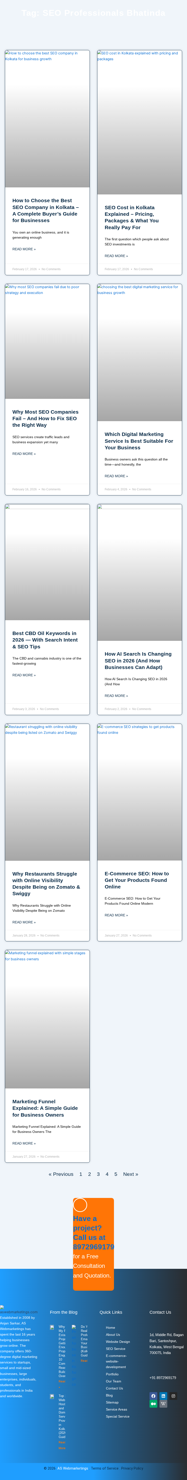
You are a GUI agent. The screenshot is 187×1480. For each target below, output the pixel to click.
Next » (130, 1174)
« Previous (61, 1174)
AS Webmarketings (72, 1468)
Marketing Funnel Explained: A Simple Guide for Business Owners (45, 1108)
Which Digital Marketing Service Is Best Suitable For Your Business (139, 440)
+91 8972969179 (163, 1378)
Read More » (24, 249)
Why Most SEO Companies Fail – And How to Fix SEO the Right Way (45, 418)
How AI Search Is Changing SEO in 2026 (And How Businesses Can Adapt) (138, 660)
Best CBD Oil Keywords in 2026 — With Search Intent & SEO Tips (45, 639)
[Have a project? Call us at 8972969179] (80, 1205)
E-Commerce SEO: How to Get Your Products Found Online (137, 880)
